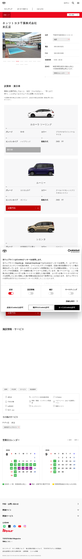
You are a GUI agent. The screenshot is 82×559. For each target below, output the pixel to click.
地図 (55, 39)
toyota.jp (19, 263)
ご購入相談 (71, 14)
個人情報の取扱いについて (34, 548)
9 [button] (37, 61)
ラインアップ (8, 9)
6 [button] (25, 61)
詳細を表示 (70, 301)
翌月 (76, 440)
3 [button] (12, 61)
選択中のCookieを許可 (41, 307)
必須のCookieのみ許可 (15, 307)
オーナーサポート (22, 9)
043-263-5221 (59, 46)
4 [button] (16, 61)
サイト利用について (18, 548)
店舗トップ (7, 15)
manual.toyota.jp (32, 263)
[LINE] (4, 526)
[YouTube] (19, 526)
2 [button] (7, 61)
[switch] (31, 293)
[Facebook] (14, 526)
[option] (22, 45)
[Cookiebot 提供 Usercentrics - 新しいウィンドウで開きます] (70, 251)
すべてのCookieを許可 (67, 307)
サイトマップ (7, 548)
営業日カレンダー (59, 73)
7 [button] (29, 61)
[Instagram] (24, 526)
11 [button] (20, 64)
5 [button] (20, 61)
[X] (9, 526)
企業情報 (25, 551)
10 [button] (16, 64)
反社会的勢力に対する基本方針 (12, 551)
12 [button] (25, 64)
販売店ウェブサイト (10, 427)
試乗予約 (12, 208)
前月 (70, 440)
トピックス (40, 9)
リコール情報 (34, 551)
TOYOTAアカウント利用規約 (52, 548)
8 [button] (33, 61)
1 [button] (3, 61)
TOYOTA (4, 3)
